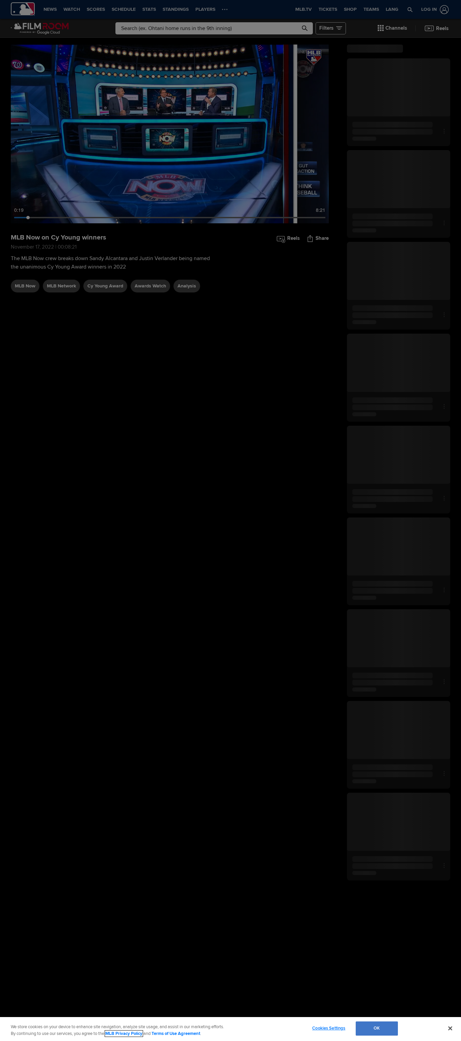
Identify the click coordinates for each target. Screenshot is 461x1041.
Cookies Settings (328, 1028)
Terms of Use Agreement (176, 1033)
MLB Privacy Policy (123, 1033)
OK (377, 1028)
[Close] (450, 1028)
